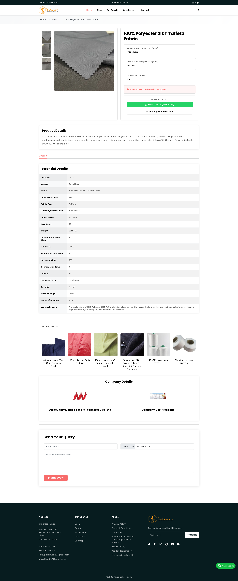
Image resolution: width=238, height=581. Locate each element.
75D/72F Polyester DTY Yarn (158, 362)
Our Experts (112, 10)
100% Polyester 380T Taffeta (79, 362)
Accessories (81, 532)
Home (89, 10)
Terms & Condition (121, 528)
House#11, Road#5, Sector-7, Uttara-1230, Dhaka (50, 532)
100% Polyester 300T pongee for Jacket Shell (106, 363)
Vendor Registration (121, 551)
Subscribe (192, 535)
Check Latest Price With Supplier (148, 89)
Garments (80, 536)
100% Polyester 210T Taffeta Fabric (82, 19)
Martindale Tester (48, 539)
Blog (99, 10)
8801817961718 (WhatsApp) (161, 104)
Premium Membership (122, 555)
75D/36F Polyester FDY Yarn (184, 362)
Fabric (55, 19)
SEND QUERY (57, 477)
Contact (144, 10)
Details (43, 155)
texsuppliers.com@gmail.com (51, 554)
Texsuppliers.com (123, 577)
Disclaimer (116, 532)
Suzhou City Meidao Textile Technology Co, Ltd (80, 409)
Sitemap (79, 540)
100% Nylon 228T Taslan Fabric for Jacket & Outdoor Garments (132, 365)
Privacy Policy (118, 524)
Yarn (77, 524)
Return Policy (118, 546)
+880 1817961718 (47, 550)
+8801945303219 (47, 546)
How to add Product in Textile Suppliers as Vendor (122, 539)
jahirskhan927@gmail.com (51, 559)
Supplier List (129, 10)
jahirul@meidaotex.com (161, 111)
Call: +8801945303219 (48, 2)
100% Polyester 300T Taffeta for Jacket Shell (53, 363)
